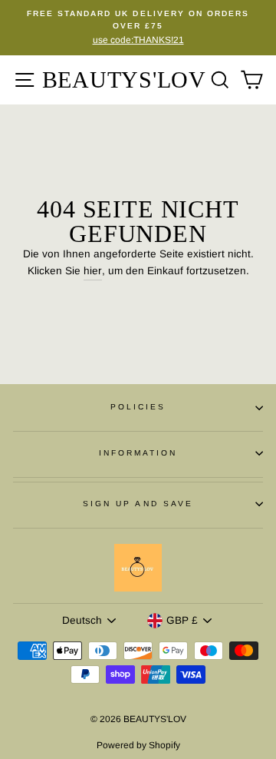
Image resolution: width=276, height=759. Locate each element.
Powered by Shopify (138, 745)
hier (93, 271)
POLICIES (138, 407)
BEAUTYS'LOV (124, 79)
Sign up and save (138, 503)
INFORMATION (138, 453)
